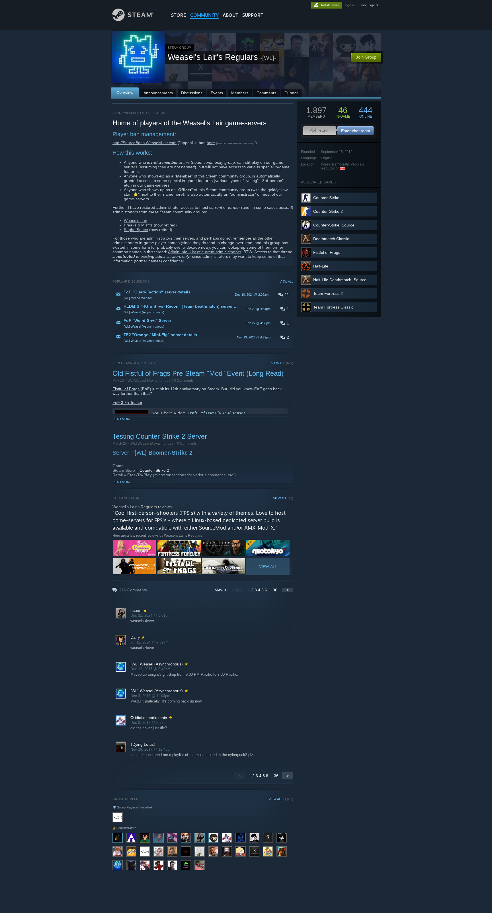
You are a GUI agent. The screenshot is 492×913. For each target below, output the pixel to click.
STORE (178, 15)
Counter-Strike (326, 197)
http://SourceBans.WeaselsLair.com (144, 142)
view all (221, 590)
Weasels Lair (135, 220)
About (230, 15)
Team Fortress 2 (328, 293)
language (368, 5)
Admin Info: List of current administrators (204, 252)
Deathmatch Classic (331, 238)
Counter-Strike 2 (154, 470)
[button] (202, 294)
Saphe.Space (136, 229)
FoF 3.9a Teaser (127, 402)
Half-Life (320, 266)
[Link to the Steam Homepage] (132, 19)
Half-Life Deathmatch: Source (339, 279)
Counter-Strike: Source (333, 225)
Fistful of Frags (126, 389)
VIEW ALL (286, 281)
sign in (349, 5)
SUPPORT (252, 15)
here (211, 142)
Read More (121, 419)
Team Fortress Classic (333, 307)
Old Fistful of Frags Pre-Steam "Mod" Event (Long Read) (198, 373)
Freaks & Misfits (138, 225)
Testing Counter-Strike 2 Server (159, 436)
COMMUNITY (204, 15)
